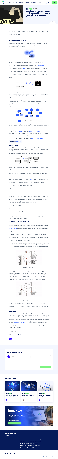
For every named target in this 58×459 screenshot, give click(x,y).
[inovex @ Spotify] (14, 453)
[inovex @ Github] (5, 453)
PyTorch (34, 227)
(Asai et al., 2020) (36, 135)
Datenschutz (20, 456)
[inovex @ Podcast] (12, 453)
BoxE (39, 131)
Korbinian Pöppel (32, 19)
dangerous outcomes (40, 65)
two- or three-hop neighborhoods (20, 322)
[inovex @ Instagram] (10, 453)
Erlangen (21, 445)
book (40, 76)
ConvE (33, 131)
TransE (30, 131)
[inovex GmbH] (3, 2)
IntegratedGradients (13, 228)
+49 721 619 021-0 (7, 437)
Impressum (6, 456)
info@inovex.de (7, 438)
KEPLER (41, 138)
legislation (25, 68)
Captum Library (20, 227)
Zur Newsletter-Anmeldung (14, 422)
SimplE (36, 131)
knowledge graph (44, 95)
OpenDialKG (43, 135)
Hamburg (21, 439)
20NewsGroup (31, 179)
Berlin (21, 441)
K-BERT (38, 138)
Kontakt (54, 2)
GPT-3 (29, 45)
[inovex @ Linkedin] (7, 453)
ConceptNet (28, 177)
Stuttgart (21, 443)
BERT (32, 138)
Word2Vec (21, 131)
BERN (20, 447)
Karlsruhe (21, 432)
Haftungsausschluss (13, 456)
